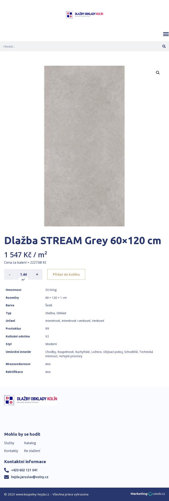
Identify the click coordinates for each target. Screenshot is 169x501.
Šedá (48, 305)
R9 (47, 328)
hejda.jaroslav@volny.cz (29, 477)
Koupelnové (66, 352)
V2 (47, 336)
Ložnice (96, 352)
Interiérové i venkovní (76, 321)
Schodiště (131, 352)
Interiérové (52, 321)
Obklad (61, 313)
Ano (48, 364)
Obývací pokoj (113, 352)
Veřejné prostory (70, 356)
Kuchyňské (82, 352)
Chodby (50, 352)
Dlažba (50, 313)
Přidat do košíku (66, 274)
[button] (166, 34)
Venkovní (98, 321)
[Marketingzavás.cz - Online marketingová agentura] (148, 495)
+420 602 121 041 (24, 470)
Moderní (51, 344)
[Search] (164, 46)
